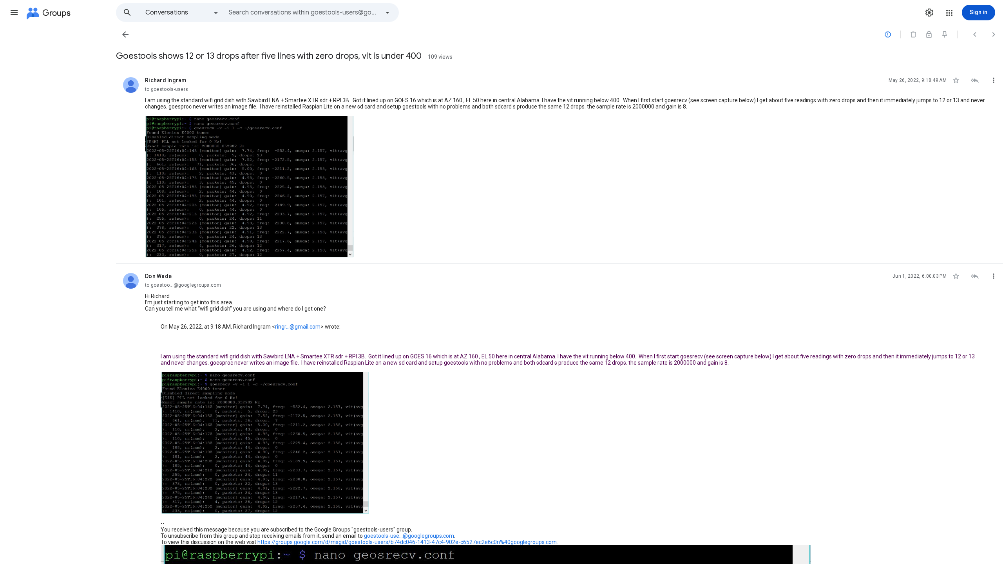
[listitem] (559, 166)
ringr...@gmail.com (297, 327)
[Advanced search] (387, 13)
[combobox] (304, 13)
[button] (14, 12)
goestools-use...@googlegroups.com (409, 536)
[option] (182, 13)
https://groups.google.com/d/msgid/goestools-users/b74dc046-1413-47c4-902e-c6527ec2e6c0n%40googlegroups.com (407, 542)
